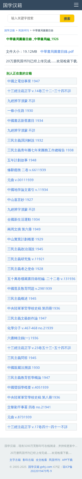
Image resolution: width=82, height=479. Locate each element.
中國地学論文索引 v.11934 (27, 189)
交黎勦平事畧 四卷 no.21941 (29, 407)
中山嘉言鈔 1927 (20, 199)
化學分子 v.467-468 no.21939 (30, 328)
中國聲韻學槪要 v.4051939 (28, 387)
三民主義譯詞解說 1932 (25, 140)
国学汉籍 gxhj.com (40, 467)
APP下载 (67, 460)
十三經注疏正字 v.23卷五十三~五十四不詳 (39, 347)
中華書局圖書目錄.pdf (57, 51)
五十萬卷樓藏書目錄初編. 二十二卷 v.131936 (41, 278)
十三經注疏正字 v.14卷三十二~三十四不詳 (39, 90)
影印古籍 (28, 460)
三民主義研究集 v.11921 (26, 259)
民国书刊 (24, 30)
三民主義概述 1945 (21, 298)
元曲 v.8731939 (19, 417)
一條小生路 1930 (20, 110)
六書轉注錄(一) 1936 (22, 338)
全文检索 (41, 460)
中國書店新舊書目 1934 (25, 120)
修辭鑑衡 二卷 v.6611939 (26, 170)
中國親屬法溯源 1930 (23, 367)
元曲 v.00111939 (20, 180)
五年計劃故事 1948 (21, 160)
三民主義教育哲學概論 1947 (28, 377)
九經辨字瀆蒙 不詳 (21, 100)
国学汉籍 (9, 30)
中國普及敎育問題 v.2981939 (29, 288)
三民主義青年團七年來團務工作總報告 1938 (40, 150)
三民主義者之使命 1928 (25, 268)
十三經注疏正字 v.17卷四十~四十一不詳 (37, 426)
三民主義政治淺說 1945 (25, 249)
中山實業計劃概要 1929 (25, 239)
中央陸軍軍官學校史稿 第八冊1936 (33, 397)
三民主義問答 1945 (21, 357)
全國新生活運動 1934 (23, 219)
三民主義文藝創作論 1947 (27, 318)
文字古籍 (15, 460)
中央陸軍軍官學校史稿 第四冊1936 (33, 308)
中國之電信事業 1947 (23, 81)
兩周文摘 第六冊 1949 (24, 229)
